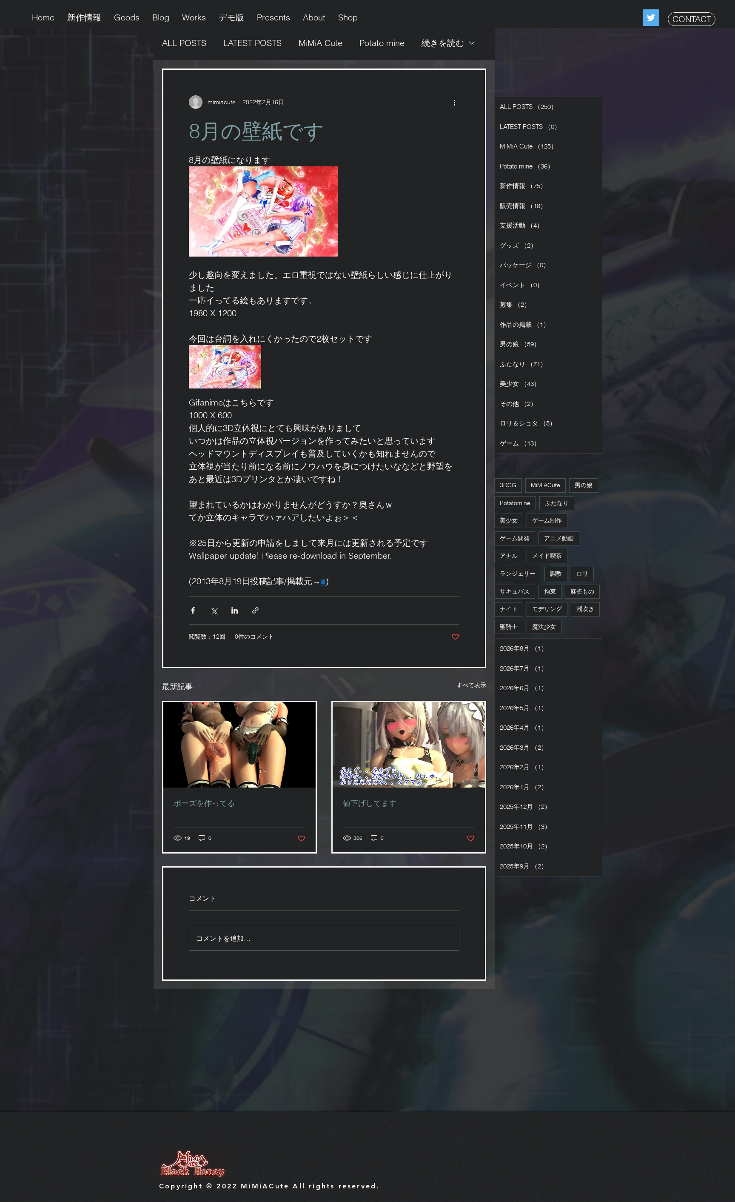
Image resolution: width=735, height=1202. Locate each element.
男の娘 (584, 485)
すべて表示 (471, 685)
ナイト (509, 609)
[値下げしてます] (409, 745)
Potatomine (515, 503)
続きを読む (443, 42)
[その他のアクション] (454, 102)
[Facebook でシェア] (193, 610)
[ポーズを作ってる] (239, 745)
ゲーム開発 (515, 538)
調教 (556, 573)
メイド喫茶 (547, 556)
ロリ (582, 573)
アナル (509, 556)
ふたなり (557, 503)
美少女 (509, 520)
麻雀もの (582, 591)
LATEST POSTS (252, 42)
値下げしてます (369, 803)
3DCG (508, 485)
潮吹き (585, 609)
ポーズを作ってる (204, 803)
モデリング (547, 609)
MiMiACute (545, 485)
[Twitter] (651, 17)
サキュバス (515, 591)
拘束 (550, 591)
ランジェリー (518, 573)
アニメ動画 (559, 538)
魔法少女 (544, 627)
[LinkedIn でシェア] (235, 610)
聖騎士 (509, 627)
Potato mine (382, 42)
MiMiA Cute (320, 42)
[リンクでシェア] (255, 610)
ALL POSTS (184, 42)
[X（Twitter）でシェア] (214, 610)
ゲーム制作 (547, 520)
